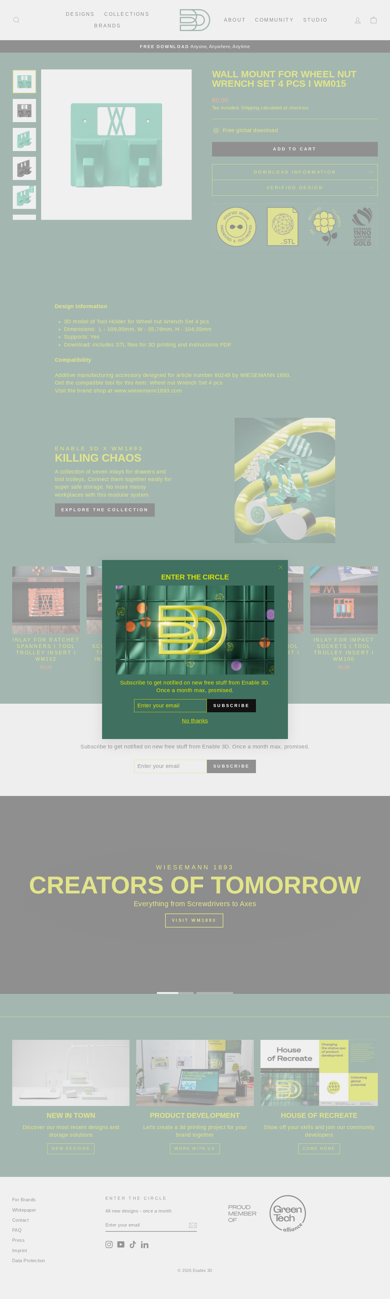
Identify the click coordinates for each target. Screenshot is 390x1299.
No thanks (195, 721)
